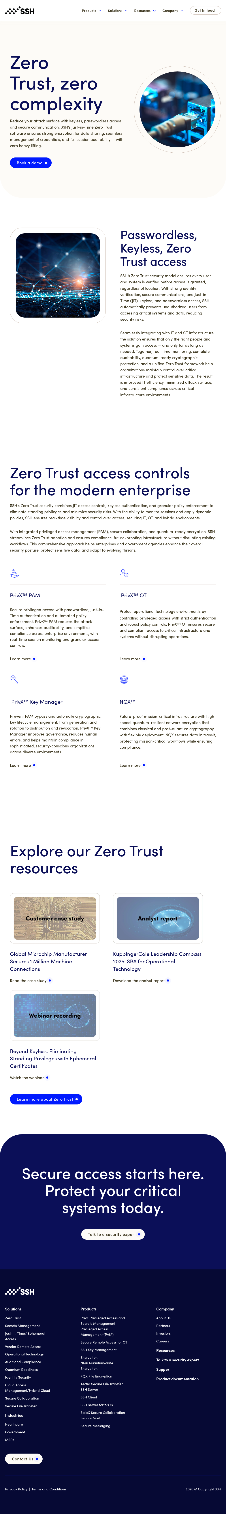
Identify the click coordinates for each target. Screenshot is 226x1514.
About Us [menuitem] (163, 1318)
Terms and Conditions (49, 1489)
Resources (142, 10)
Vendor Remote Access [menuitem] (23, 1346)
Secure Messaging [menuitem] (95, 1425)
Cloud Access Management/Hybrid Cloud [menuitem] (27, 1388)
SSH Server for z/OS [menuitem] (97, 1404)
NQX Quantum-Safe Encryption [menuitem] (97, 1366)
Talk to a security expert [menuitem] (177, 1359)
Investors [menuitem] (163, 1333)
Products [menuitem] (88, 1309)
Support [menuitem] (163, 1369)
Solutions (115, 10)
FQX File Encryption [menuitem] (96, 1376)
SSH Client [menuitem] (89, 1397)
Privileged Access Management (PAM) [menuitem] (97, 1332)
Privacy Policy (16, 1489)
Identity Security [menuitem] (18, 1377)
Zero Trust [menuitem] (13, 1318)
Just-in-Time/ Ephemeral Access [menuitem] (25, 1336)
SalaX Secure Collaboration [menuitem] (103, 1412)
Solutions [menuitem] (13, 1309)
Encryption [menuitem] (89, 1357)
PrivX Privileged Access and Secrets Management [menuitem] (103, 1321)
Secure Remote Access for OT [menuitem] (104, 1342)
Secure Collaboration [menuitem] (22, 1398)
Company (170, 10)
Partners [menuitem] (163, 1325)
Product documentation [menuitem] (177, 1378)
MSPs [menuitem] (9, 1439)
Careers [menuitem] (162, 1341)
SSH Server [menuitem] (89, 1389)
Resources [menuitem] (165, 1350)
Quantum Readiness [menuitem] (21, 1369)
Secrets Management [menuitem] (22, 1325)
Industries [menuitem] (14, 1415)
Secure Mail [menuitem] (90, 1418)
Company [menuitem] (165, 1309)
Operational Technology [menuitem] (24, 1354)
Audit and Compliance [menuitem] (23, 1361)
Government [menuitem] (15, 1432)
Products (89, 10)
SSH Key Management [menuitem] (99, 1349)
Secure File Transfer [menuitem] (21, 1406)
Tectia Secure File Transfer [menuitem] (102, 1383)
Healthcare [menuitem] (14, 1424)
